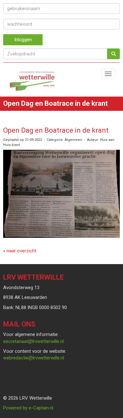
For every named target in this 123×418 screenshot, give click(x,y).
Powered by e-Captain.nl (28, 408)
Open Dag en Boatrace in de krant (55, 130)
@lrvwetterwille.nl (33, 341)
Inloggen (23, 39)
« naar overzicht (19, 251)
